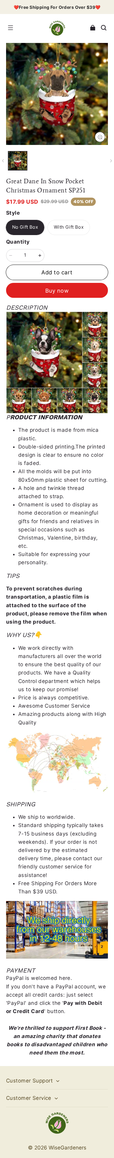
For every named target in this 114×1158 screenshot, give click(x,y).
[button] (10, 27)
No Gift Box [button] (25, 227)
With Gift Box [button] (69, 227)
